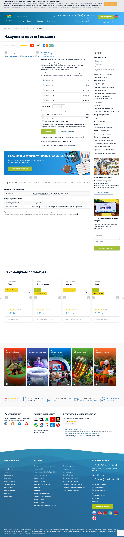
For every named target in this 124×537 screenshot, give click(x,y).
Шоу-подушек (99, 124)
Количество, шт (46, 106)
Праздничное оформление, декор (44, 466)
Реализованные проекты (71, 490)
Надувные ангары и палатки (104, 87)
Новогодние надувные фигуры (105, 153)
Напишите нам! (39, 432)
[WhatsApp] (50, 45)
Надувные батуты (100, 77)
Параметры (10, 182)
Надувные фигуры (100, 80)
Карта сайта (8, 496)
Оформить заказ (81, 53)
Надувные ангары (39, 481)
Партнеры (7, 478)
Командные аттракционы (103, 74)
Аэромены (97, 105)
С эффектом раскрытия (104, 67)
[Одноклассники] (47, 45)
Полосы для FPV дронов (102, 147)
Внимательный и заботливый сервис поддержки (82, 434)
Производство (9, 475)
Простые (98, 61)
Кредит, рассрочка (10, 490)
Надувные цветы (100, 57)
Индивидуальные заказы (42, 493)
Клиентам (20, 21)
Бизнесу (30, 21)
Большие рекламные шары (42, 496)
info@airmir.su (65, 15)
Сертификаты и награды (73, 429)
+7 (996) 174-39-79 (105, 479)
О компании (8, 466)
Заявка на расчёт (105, 17)
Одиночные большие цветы (105, 70)
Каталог (40, 21)
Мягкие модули (99, 121)
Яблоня (10, 284)
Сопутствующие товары (102, 134)
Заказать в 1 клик (67, 131)
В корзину (48, 131)
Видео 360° (34, 182)
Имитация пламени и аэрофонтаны (107, 111)
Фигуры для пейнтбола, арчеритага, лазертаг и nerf (104, 97)
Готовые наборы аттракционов (105, 143)
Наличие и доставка (63, 182)
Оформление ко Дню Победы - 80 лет (45, 472)
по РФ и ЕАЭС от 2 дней (88, 401)
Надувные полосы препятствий (105, 93)
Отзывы (46, 182)
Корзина (95, 501)
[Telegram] (52, 45)
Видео (22, 182)
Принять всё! (110, 4)
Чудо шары (37, 490)
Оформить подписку (106, 248)
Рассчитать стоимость (20, 169)
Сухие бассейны (68, 475)
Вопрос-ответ (84, 182)
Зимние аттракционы (101, 131)
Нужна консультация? (82, 21)
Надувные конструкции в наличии (74, 487)
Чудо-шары (98, 102)
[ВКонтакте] (44, 45)
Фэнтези (69, 284)
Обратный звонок (100, 485)
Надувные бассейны (101, 118)
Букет (97, 284)
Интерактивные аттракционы (104, 140)
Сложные (98, 64)
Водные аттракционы (101, 137)
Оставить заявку (102, 507)
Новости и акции (9, 481)
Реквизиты (95, 498)
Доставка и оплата (101, 490)
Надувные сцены (100, 90)
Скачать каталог (103, 192)
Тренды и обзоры (9, 484)
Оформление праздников (103, 127)
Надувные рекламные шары (104, 108)
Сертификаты (8, 469)
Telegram (102, 475)
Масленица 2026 (39, 469)
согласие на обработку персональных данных (51, 3)
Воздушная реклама (101, 115)
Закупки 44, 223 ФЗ (98, 495)
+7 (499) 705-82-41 (84, 15)
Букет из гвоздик (43, 284)
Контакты (51, 21)
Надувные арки (99, 84)
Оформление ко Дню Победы (104, 150)
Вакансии (7, 493)
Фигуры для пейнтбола (70, 478)
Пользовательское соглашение (35, 533)
